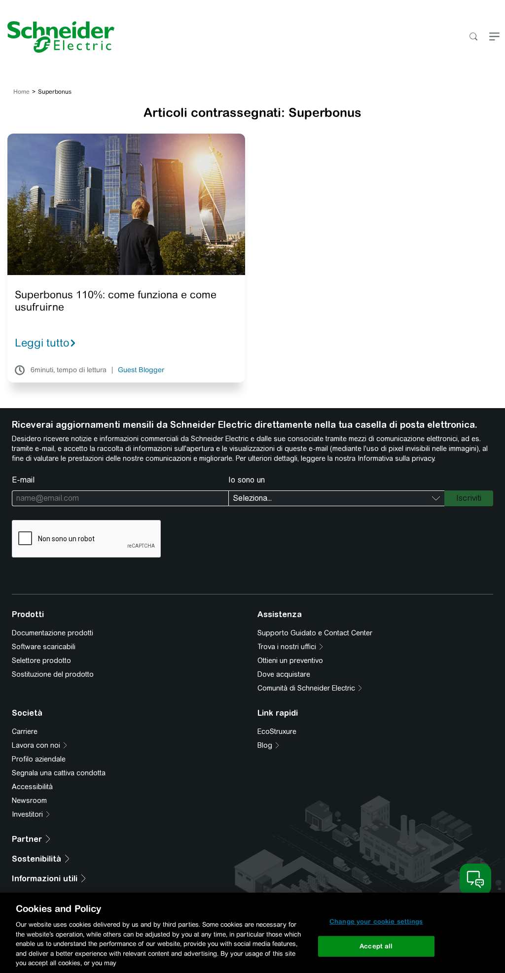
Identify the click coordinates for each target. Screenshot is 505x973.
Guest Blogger (141, 370)
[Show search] (473, 37)
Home (21, 91)
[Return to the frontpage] (57, 37)
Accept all (376, 946)
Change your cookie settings (376, 921)
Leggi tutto (42, 342)
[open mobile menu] (494, 37)
